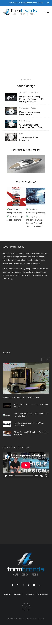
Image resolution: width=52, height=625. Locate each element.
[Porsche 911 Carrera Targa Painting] (35, 211)
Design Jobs (42, 594)
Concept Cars (34, 93)
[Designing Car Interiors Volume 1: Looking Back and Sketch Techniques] (35, 221)
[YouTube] (34, 585)
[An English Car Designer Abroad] (16, 197)
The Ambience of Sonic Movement (29, 139)
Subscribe (18, 594)
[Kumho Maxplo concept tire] (7, 424)
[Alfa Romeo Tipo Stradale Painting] (16, 218)
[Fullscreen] (46, 475)
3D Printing (23, 93)
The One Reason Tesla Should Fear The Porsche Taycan (31, 414)
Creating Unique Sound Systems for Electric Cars (30, 126)
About (7, 594)
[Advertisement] (26, 45)
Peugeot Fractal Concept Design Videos (30, 113)
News (21, 134)
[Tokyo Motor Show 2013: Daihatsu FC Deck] (26, 378)
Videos (33, 108)
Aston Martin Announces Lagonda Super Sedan (31, 405)
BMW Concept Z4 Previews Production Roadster (31, 433)
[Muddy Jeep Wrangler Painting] (16, 211)
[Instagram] (23, 585)
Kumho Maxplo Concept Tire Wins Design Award (29, 424)
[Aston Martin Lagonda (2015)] (7, 405)
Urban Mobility (24, 121)
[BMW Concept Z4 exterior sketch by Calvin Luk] (7, 433)
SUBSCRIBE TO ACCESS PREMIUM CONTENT (26, 3)
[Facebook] (12, 585)
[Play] (6, 475)
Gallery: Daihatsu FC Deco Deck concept (21, 397)
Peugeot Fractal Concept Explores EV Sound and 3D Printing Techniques (31, 99)
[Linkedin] (39, 585)
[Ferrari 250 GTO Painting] (35, 197)
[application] (26, 465)
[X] (18, 585)
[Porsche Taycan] (7, 415)
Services (30, 594)
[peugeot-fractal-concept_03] (11, 97)
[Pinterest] (28, 585)
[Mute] (41, 475)
